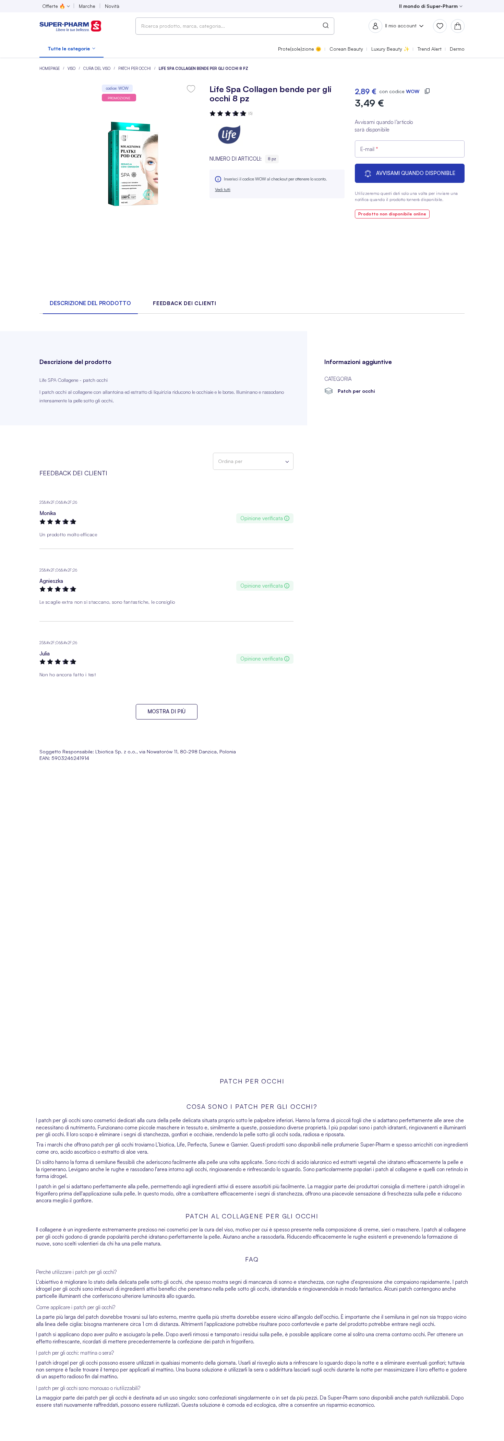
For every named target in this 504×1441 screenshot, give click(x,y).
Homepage (50, 68)
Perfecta (197, 1144)
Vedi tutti (222, 189)
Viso (72, 68)
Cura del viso (97, 68)
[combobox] (234, 26)
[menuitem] (71, 49)
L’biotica (165, 1144)
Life (181, 1144)
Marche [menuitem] (87, 6)
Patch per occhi (135, 68)
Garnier (239, 1144)
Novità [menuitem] (112, 6)
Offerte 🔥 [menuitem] (53, 6)
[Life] (230, 135)
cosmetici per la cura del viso (200, 1229)
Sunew (217, 1144)
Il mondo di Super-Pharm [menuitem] (428, 6)
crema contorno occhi (400, 1334)
